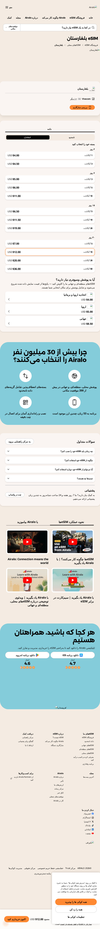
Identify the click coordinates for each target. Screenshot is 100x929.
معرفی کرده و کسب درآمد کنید (83, 758)
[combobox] (50, 27)
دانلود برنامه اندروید (25, 655)
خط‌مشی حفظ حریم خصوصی (50, 868)
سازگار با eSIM (85, 924)
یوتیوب (88, 833)
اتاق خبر (60, 792)
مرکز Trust (70, 868)
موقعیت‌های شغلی (56, 796)
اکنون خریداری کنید (16, 919)
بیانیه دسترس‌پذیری (42, 873)
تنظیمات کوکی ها (76, 916)
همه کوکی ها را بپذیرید (76, 901)
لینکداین (88, 829)
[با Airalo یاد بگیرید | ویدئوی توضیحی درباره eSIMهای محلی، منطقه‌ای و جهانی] (27, 580)
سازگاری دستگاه (57, 745)
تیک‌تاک (88, 825)
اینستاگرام (87, 817)
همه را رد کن (76, 909)
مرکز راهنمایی (27, 737)
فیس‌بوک (87, 813)
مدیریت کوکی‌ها (15, 868)
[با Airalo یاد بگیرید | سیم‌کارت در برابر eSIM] (73, 580)
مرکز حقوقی (29, 868)
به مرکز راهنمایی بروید (19, 441)
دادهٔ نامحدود (89, 741)
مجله (18, 17)
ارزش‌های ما (59, 785)
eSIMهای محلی (74, 45)
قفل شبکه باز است (68, 924)
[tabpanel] (50, 202)
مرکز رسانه (59, 788)
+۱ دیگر (73, 98)
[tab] (50, 129)
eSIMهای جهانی (88, 745)
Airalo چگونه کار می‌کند (53, 17)
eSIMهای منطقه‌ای (86, 749)
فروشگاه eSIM (77, 17)
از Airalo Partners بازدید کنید (23, 778)
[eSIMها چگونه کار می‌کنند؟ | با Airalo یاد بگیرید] (73, 542)
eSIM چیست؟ (58, 737)
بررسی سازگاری (80, 107)
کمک (9, 17)
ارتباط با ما (29, 745)
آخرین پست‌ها (88, 777)
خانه (91, 17)
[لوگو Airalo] (89, 7)
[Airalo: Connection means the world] (27, 542)
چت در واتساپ (14, 494)
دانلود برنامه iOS (71, 655)
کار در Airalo (59, 800)
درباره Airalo (31, 17)
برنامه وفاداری (88, 764)
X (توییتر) (87, 821)
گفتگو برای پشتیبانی (25, 741)
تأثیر (62, 781)
